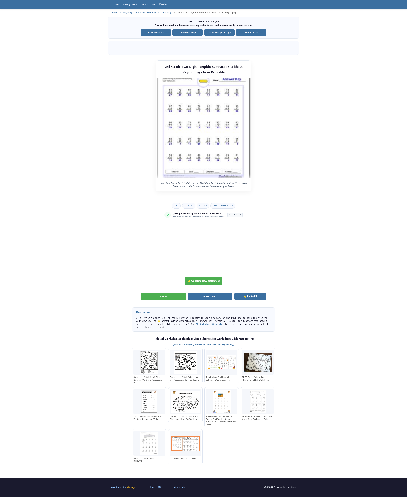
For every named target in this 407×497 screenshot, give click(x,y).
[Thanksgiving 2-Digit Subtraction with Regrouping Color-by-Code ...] (185, 362)
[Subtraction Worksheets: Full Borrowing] (149, 443)
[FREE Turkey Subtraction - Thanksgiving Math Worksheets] (258, 362)
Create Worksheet (156, 32)
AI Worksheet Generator (210, 324)
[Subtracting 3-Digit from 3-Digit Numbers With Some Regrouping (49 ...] (149, 362)
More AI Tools (251, 32)
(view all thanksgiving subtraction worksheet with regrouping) (203, 344)
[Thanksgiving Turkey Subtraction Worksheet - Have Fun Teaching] (185, 401)
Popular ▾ (164, 4)
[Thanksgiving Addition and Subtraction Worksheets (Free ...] (221, 362)
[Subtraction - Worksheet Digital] (185, 443)
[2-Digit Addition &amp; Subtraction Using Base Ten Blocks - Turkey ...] (258, 401)
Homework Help (188, 32)
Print (163, 296)
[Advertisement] (203, 249)
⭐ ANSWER (250, 296)
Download (210, 296)
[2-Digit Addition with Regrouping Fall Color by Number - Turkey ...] (149, 401)
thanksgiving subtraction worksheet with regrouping (145, 12)
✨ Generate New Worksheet (204, 281)
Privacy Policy (130, 4)
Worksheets (123, 487)
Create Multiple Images (219, 32)
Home (116, 4)
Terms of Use (148, 4)
